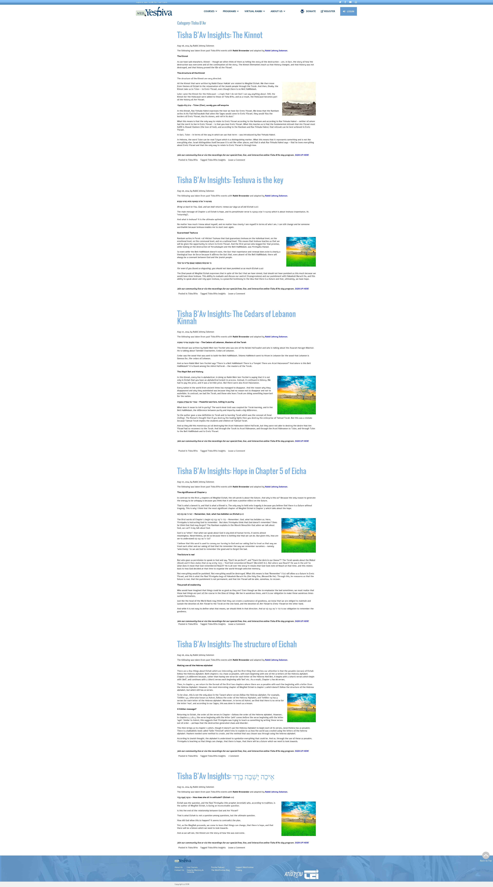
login (350, 11)
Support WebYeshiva (244, 867)
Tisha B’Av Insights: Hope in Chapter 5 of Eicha (241, 470)
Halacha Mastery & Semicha (195, 871)
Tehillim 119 (267, 697)
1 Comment (233, 756)
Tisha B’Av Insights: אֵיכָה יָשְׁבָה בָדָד (225, 776)
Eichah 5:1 (238, 514)
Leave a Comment (236, 160)
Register (329, 11)
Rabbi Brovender (241, 50)
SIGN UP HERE (302, 155)
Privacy (239, 870)
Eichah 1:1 (228, 797)
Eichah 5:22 (257, 268)
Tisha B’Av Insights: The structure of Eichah (237, 644)
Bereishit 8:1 (260, 563)
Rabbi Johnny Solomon (203, 45)
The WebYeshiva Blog (220, 870)
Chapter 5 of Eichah (207, 211)
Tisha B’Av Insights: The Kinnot (220, 34)
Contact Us (179, 870)
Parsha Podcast (217, 867)
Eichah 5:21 (253, 206)
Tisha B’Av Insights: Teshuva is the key (230, 179)
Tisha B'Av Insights (217, 160)
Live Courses (192, 867)
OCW (187, 884)
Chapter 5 (200, 519)
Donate (311, 11)
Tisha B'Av (193, 160)
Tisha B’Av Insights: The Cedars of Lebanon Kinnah (236, 317)
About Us (179, 867)
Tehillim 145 (182, 697)
